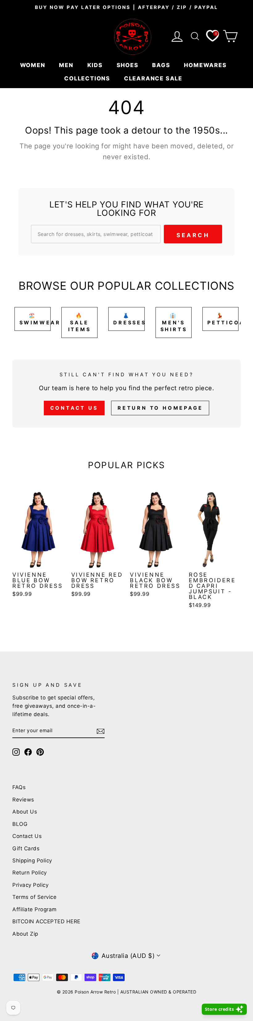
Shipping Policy (32, 860)
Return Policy (29, 872)
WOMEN (33, 65)
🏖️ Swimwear (35, 319)
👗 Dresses (128, 319)
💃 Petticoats (222, 319)
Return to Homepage (160, 408)
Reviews (23, 800)
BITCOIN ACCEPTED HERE (46, 921)
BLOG (19, 824)
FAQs (19, 787)
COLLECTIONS (88, 78)
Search (192, 235)
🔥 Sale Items (79, 322)
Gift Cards (25, 848)
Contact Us (74, 408)
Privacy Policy (30, 885)
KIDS (96, 65)
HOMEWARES (206, 65)
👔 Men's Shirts (173, 322)
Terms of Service (34, 897)
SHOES (128, 65)
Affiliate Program (34, 909)
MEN (67, 65)
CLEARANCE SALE (154, 78)
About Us (24, 812)
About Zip (25, 934)
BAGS (162, 65)
